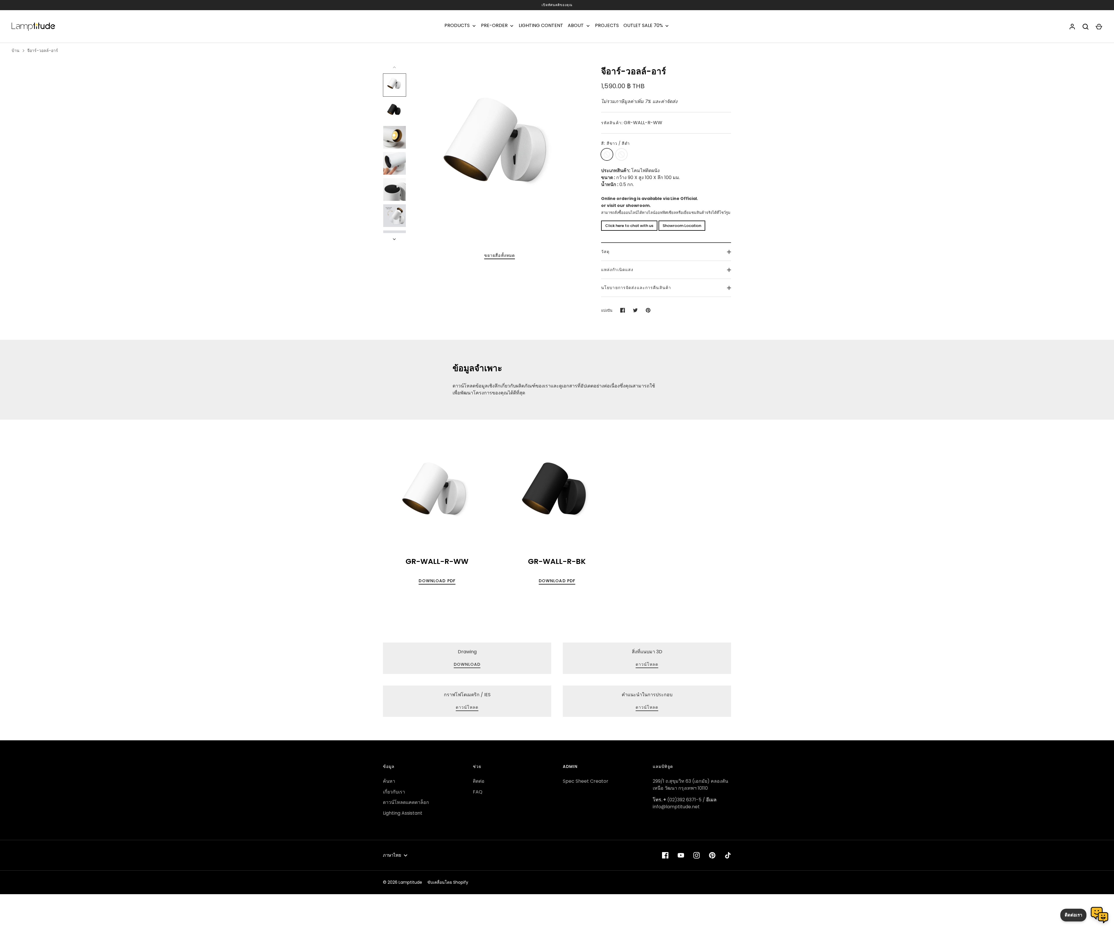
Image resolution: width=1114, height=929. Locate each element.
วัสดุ (605, 252)
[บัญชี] (1072, 26)
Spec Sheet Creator (585, 781)
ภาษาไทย (392, 855)
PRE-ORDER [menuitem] (494, 25)
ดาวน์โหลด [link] (647, 664)
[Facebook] (665, 855)
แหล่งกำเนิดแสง (617, 270)
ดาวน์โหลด (647, 707)
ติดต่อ (478, 781)
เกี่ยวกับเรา (394, 792)
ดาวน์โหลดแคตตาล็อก (406, 802)
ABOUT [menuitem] (576, 25)
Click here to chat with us (629, 225)
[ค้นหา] (1085, 26)
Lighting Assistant (402, 813)
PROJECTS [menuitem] (607, 25)
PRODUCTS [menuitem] (457, 25)
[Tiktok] (727, 855)
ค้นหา (389, 781)
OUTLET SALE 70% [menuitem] (643, 25)
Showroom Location (682, 225)
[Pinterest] (712, 855)
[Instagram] (696, 855)
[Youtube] (680, 855)
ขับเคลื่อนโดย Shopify (447, 882)
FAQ (477, 792)
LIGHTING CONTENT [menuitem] (541, 25)
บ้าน (15, 50)
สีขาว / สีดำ (607, 154)
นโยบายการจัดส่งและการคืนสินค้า (636, 288)
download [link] (467, 664)
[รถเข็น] (1099, 26)
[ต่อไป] (394, 239)
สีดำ (621, 154)
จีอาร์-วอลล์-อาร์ (42, 50)
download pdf (437, 581)
